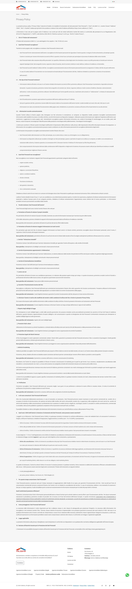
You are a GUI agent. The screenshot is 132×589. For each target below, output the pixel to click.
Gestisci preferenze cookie (53, 574)
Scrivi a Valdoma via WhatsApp (99, 558)
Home (49, 7)
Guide (89, 7)
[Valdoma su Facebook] (102, 586)
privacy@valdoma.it (29, 471)
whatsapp (127, 574)
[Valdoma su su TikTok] (110, 586)
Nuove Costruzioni (65, 7)
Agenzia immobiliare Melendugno (98, 570)
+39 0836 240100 (95, 556)
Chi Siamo (55, 7)
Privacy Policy (24, 14)
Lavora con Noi (102, 7)
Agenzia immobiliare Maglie (41, 570)
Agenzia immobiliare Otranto (78, 570)
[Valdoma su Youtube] (114, 586)
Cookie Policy (91, 585)
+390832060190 (34, 1)
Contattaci (57, 1)
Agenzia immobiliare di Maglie (24, 574)
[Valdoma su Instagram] (106, 586)
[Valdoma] (21, 7)
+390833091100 (46, 1)
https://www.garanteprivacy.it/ (96, 529)
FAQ (94, 7)
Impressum (76, 585)
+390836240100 (22, 1)
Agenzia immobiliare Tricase (59, 570)
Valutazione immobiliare (79, 7)
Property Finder (40, 574)
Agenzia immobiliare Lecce (23, 570)
